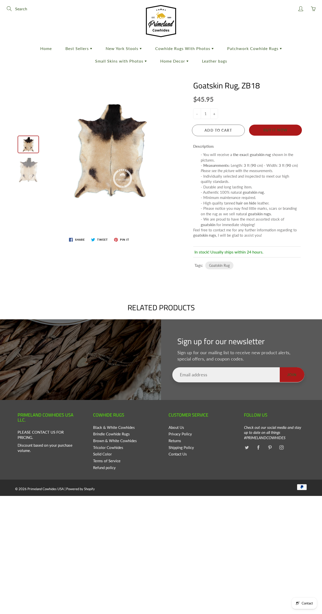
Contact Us (178, 454)
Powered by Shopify (80, 489)
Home (46, 48)
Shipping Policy (181, 447)
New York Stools (123, 48)
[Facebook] (258, 447)
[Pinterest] (269, 447)
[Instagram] (281, 447)
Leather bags (214, 61)
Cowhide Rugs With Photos (183, 48)
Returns (175, 441)
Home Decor (173, 61)
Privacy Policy (180, 434)
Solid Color (102, 454)
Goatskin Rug (219, 265)
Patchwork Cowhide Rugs (253, 48)
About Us (176, 427)
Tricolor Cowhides (108, 447)
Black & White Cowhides (114, 427)
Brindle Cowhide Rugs (111, 434)
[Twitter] (246, 447)
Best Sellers (77, 48)
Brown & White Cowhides (115, 441)
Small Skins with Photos (120, 61)
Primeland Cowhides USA (45, 489)
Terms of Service (106, 461)
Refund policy (104, 468)
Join (292, 375)
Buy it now (275, 130)
